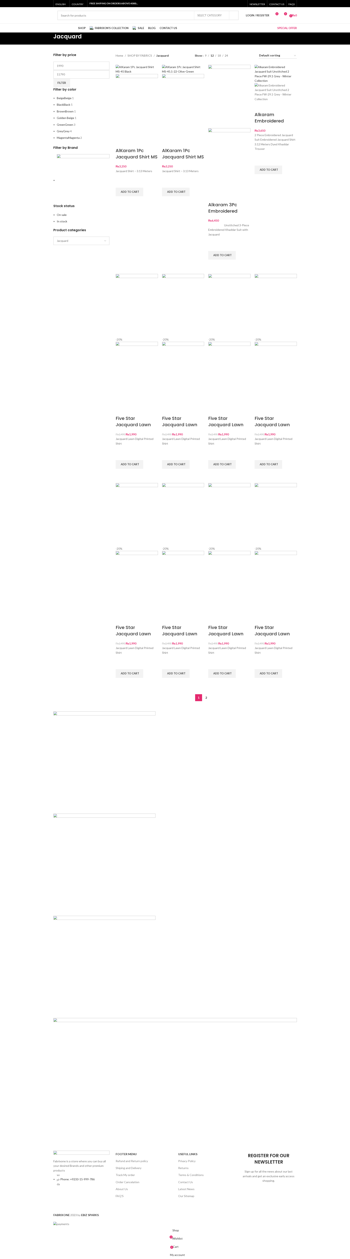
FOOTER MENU (126, 1154)
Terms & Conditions (191, 1175)
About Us (122, 1189)
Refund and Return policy (132, 1161)
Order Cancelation (127, 1182)
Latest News (186, 1189)
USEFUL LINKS (187, 1154)
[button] (129, 192)
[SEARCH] (234, 15)
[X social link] (227, 3)
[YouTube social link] (237, 3)
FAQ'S (120, 1196)
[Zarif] (175, 928)
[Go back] (48, 39)
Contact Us (185, 1182)
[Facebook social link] (222, 3)
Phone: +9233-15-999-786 (77, 1179)
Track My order (125, 1175)
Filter (61, 82)
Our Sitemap (186, 1196)
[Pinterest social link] (242, 3)
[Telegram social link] (211, 1207)
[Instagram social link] (232, 3)
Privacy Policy (187, 1161)
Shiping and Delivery (128, 1168)
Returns (183, 1168)
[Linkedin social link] (203, 1207)
